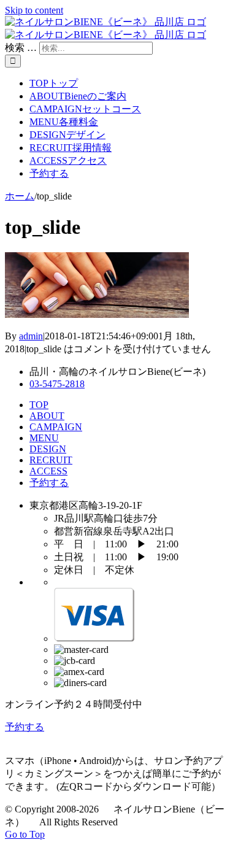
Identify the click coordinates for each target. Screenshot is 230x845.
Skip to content (34, 10)
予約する (49, 482)
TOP (38, 404)
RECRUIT (50, 460)
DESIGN (47, 449)
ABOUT (46, 416)
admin (31, 336)
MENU (44, 438)
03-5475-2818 (57, 384)
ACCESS (48, 471)
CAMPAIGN (55, 427)
